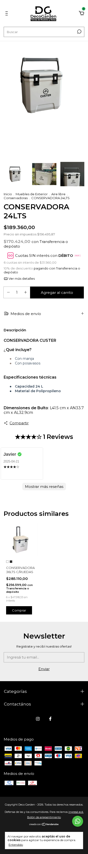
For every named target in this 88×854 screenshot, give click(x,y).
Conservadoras (16, 198)
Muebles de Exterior (32, 194)
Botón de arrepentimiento (44, 817)
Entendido (16, 844)
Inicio (8, 194)
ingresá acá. (76, 812)
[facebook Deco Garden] (50, 719)
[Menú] (7, 14)
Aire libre (58, 194)
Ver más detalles (21, 278)
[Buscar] (79, 31)
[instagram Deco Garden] (38, 719)
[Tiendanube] (44, 824)
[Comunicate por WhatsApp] (77, 821)
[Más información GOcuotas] (78, 255)
